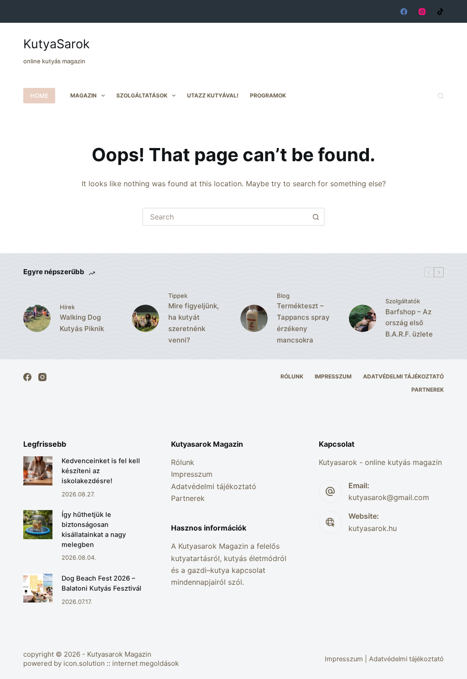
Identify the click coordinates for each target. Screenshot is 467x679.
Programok (268, 95)
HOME (39, 95)
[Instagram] (422, 11)
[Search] (441, 96)
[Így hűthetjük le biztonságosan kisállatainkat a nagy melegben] (37, 524)
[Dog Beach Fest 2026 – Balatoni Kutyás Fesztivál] (37, 588)
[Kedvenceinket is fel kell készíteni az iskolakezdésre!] (37, 470)
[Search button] (315, 217)
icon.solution (84, 663)
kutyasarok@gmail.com (388, 497)
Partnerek (427, 389)
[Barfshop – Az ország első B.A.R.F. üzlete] (362, 318)
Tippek (177, 295)
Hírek (67, 307)
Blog (283, 295)
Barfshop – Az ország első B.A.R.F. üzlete (409, 323)
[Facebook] (403, 11)
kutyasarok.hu (372, 528)
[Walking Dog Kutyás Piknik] (37, 318)
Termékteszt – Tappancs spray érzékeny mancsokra (303, 322)
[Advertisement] (278, 45)
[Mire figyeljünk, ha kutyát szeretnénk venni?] (145, 318)
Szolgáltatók (402, 301)
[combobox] (225, 217)
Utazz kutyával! (213, 95)
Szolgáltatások (141, 95)
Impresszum (333, 376)
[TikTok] (440, 11)
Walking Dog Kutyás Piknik (82, 323)
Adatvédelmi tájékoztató (403, 376)
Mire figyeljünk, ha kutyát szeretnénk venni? (193, 322)
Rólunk (291, 376)
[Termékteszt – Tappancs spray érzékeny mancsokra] (254, 318)
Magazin (83, 95)
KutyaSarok (56, 43)
